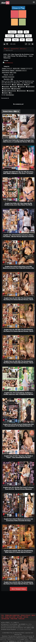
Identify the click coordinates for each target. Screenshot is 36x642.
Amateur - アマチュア (7, 68)
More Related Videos (18, 589)
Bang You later (10, 617)
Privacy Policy (25, 615)
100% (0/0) (12, 44)
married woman (22, 90)
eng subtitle (14, 86)
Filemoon (19, 36)
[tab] (11, 111)
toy (10, 93)
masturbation (31, 90)
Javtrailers (5, 619)
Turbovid (12, 32)
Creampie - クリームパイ (26, 68)
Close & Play (18, 7)
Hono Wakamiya (10, 95)
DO (26, 32)
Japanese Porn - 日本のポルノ (19, 48)
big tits (14, 84)
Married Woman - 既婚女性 (8, 70)
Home (7, 48)
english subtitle (6, 88)
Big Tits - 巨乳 (16, 68)
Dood (28, 36)
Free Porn (13, 619)
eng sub (27, 84)
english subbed (30, 86)
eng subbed (6, 86)
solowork (5, 93)
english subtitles (16, 88)
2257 (2, 617)
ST (22, 39)
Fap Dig (25, 617)
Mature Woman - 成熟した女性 (9, 72)
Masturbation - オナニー (21, 70)
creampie (21, 84)
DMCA (33, 615)
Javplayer (9, 36)
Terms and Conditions (12, 615)
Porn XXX (21, 619)
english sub (22, 86)
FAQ (2, 615)
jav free (19, 617)
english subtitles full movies (9, 90)
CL (20, 32)
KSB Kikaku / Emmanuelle (8, 77)
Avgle (15, 39)
